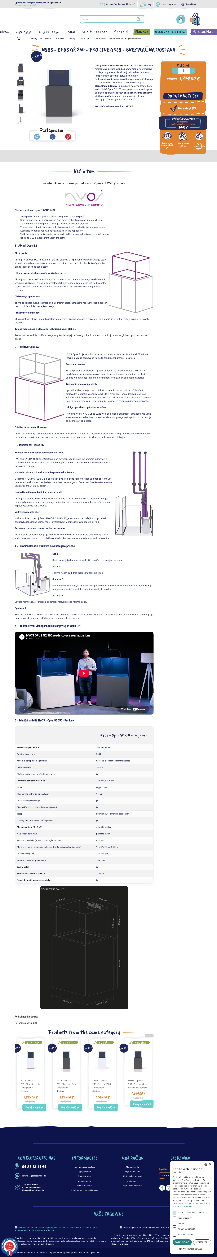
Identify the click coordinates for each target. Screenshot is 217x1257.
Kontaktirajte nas (168, 4)
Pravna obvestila (80, 1253)
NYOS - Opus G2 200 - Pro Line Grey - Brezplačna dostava (138, 1084)
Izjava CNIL (94, 1253)
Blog (149, 4)
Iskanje (141, 19)
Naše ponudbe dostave (84, 1167)
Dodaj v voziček (183, 96)
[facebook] (53, 137)
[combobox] (205, 1164)
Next (86, 93)
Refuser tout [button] (202, 1242)
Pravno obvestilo (84, 1185)
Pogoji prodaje (84, 1176)
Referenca (20, 1022)
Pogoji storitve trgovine (60, 1253)
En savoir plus (186, 1206)
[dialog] (192, 1207)
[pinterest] (68, 137)
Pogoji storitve (84, 1172)
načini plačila (84, 1181)
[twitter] (37, 137)
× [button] (210, 1164)
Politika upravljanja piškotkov (84, 1190)
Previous (33, 93)
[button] (192, 1249)
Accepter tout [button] (182, 1242)
